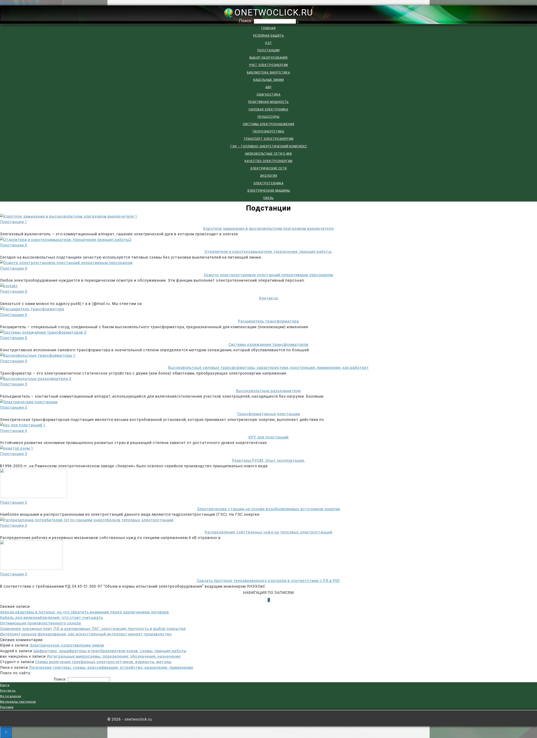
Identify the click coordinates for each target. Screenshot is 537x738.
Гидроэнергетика (268, 131)
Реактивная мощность (268, 102)
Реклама (7, 707)
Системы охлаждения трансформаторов (268, 344)
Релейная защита (268, 35)
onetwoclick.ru (274, 12)
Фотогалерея (10, 696)
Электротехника (268, 183)
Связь (268, 198)
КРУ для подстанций (268, 437)
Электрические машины (268, 190)
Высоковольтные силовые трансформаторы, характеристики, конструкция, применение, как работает (268, 368)
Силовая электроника (268, 109)
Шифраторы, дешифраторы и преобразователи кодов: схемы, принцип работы (109, 651)
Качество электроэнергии (268, 161)
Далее (280, 600)
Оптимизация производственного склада (40, 623)
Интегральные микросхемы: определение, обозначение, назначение (113, 656)
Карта (4, 685)
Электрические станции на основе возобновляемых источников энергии (268, 509)
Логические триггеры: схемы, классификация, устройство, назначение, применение (111, 667)
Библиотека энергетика (268, 72)
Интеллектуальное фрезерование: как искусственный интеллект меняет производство (86, 634)
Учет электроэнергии (268, 65)
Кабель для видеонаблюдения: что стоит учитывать (51, 618)
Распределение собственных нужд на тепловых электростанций (268, 532)
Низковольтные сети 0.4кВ (268, 153)
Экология (268, 175)
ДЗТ (268, 43)
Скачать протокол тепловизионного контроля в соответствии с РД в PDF (268, 581)
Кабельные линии (268, 80)
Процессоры (269, 116)
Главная (268, 28)
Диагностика (268, 94)
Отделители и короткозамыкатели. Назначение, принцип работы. (268, 252)
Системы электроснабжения (268, 124)
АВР (268, 87)
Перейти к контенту (19, 3)
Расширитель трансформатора (268, 321)
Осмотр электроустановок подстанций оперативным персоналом (268, 275)
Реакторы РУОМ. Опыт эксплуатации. (268, 460)
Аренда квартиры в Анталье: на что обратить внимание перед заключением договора (84, 612)
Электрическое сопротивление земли (67, 645)
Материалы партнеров (18, 701)
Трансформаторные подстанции (268, 414)
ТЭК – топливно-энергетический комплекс (268, 146)
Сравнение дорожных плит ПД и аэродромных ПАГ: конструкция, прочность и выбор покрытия (93, 629)
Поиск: (246, 20)
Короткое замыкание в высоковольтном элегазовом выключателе (268, 228)
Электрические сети (268, 168)
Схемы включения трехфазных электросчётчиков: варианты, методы (103, 662)
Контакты (268, 298)
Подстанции (268, 50)
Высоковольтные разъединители (268, 391)
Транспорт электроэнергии (268, 139)
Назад (256, 600)
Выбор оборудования (268, 57)
